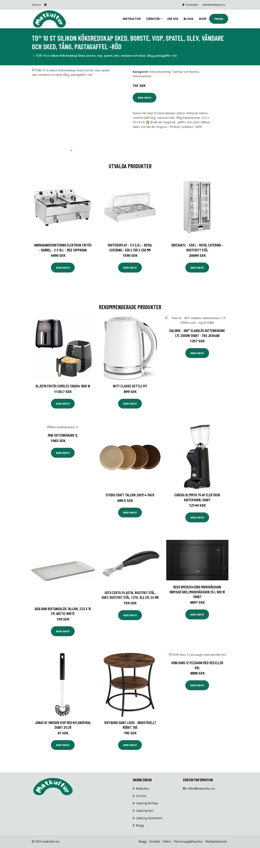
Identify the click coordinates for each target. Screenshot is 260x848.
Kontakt (154, 841)
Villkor (167, 841)
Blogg (188, 19)
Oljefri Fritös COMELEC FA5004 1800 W (63, 386)
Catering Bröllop (147, 803)
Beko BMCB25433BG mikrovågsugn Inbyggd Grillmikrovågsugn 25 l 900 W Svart (197, 592)
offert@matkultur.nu (213, 4)
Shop (203, 19)
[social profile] (45, 4)
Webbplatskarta (216, 841)
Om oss (172, 19)
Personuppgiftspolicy (188, 841)
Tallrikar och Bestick (185, 72)
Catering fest (144, 811)
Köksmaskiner (142, 76)
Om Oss (141, 796)
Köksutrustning (160, 72)
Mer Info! (144, 97)
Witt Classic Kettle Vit (130, 386)
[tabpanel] (71, 107)
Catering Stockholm (149, 818)
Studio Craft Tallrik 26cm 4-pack (130, 495)
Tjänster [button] (153, 19)
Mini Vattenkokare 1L (63, 435)
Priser (218, 19)
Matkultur (132, 19)
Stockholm (192, 4)
